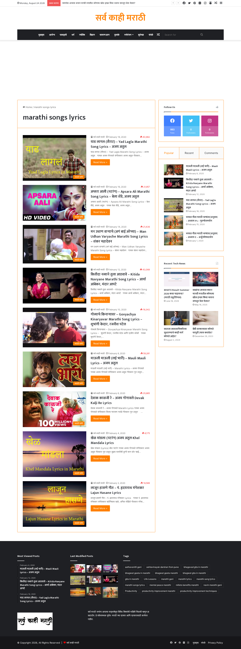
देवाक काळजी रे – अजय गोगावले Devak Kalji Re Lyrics (117, 400)
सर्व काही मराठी (99, 137)
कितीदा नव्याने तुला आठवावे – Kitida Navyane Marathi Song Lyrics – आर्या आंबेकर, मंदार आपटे (118, 279)
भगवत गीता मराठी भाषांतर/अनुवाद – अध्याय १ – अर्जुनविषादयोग (202, 235)
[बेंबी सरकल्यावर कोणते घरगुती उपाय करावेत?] (205, 318)
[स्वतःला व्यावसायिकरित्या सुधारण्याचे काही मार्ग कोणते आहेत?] (176, 318)
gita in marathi (132, 579)
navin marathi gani (213, 585)
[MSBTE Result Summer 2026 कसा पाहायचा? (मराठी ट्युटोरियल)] (176, 279)
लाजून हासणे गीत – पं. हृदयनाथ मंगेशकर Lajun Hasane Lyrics (117, 490)
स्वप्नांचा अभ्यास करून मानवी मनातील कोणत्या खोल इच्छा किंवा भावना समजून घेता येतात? (98, 3)
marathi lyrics (185, 579)
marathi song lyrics (206, 579)
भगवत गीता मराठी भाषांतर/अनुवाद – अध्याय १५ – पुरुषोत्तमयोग (202, 219)
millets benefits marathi (187, 585)
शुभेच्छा (141, 34)
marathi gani (167, 579)
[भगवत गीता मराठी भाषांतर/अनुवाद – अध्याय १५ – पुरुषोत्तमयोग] (173, 222)
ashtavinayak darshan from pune (162, 567)
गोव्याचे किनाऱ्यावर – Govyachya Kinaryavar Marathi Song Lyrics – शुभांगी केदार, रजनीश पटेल (116, 319)
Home (28, 107)
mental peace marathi (160, 585)
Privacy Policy (215, 642)
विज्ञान (92, 34)
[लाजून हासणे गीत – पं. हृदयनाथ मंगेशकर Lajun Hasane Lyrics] (77, 592)
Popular (169, 153)
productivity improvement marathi (158, 591)
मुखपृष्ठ (41, 34)
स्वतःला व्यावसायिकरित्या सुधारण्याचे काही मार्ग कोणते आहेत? (175, 332)
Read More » (100, 162)
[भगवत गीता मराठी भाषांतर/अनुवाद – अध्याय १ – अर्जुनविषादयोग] (173, 239)
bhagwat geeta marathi (166, 573)
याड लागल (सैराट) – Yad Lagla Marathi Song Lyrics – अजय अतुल (119, 144)
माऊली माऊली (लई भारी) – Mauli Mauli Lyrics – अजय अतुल (118, 360)
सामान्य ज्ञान (104, 34)
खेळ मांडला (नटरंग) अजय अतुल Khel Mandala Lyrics (115, 440)
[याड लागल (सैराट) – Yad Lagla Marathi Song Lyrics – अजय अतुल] (173, 205)
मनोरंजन (127, 34)
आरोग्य (52, 34)
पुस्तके (116, 34)
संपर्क (151, 34)
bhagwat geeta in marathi (137, 573)
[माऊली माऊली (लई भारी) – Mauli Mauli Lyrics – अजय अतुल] (173, 169)
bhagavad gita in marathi (196, 567)
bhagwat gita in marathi (194, 573)
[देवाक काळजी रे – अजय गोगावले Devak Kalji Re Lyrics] (77, 568)
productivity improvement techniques (198, 591)
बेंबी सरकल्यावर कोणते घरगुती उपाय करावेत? (203, 331)
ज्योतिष (82, 34)
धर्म (73, 34)
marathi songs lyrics (135, 585)
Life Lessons (150, 579)
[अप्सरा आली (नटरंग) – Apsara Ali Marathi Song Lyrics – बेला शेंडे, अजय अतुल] (110, 568)
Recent (189, 153)
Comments (211, 153)
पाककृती (63, 34)
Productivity (131, 591)
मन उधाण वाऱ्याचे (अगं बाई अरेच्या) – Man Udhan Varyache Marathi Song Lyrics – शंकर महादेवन (119, 236)
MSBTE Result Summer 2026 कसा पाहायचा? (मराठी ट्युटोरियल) (176, 293)
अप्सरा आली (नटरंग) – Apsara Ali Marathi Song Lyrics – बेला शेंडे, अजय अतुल (120, 194)
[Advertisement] (120, 70)
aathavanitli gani (133, 567)
